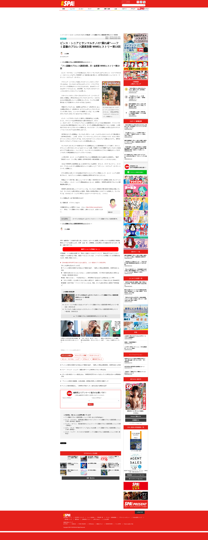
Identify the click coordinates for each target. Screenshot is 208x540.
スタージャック (94, 355)
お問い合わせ (96, 519)
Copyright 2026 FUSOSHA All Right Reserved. (74, 527)
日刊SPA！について (79, 517)
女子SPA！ (66, 524)
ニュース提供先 (91, 517)
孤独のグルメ (100, 524)
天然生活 (74, 524)
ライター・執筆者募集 (111, 517)
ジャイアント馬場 (81, 355)
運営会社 (77, 519)
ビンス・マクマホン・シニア (71, 359)
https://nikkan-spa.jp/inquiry (94, 207)
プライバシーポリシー (124, 517)
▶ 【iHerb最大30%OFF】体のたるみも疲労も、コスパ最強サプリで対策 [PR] (82, 262)
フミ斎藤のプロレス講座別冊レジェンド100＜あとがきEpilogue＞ (84, 417)
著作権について (68, 519)
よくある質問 (105, 519)
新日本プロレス (97, 359)
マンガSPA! (118, 524)
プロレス (86, 359)
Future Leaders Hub (128, 524)
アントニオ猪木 (67, 355)
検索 (144, 5)
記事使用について (86, 519)
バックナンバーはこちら (136, 423)
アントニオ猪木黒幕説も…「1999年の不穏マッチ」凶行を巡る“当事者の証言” (84, 385)
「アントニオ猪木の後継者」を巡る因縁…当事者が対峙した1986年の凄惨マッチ (85, 381)
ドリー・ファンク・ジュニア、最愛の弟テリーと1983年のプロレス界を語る (83, 369)
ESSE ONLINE (82, 524)
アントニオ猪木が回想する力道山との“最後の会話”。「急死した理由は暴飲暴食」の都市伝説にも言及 (91, 365)
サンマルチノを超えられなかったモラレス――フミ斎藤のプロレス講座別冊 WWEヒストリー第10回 (91, 310)
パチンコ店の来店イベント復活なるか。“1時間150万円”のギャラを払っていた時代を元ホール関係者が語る (91, 375)
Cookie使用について (138, 517)
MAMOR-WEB (109, 524)
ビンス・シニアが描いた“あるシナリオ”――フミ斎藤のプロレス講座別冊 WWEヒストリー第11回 (92, 306)
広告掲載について (67, 517)
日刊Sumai (91, 524)
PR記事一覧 (100, 517)
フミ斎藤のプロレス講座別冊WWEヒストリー (76, 62)
